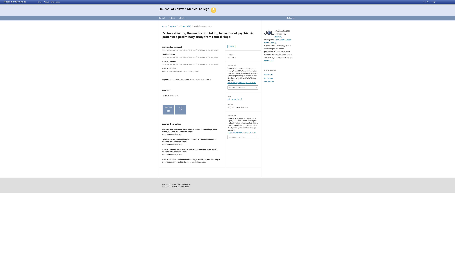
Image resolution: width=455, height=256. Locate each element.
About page (268, 60)
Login (434, 2)
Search (292, 18)
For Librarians (269, 82)
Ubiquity (278, 37)
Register (426, 2)
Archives (172, 18)
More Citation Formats (237, 87)
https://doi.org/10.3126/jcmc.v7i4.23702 (242, 83)
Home (39, 2)
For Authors (268, 78)
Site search (55, 2)
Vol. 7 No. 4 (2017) (185, 26)
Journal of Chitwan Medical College (184, 9)
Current (162, 18)
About (46, 2)
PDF (232, 46)
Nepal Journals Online (15, 1)
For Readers (268, 74)
